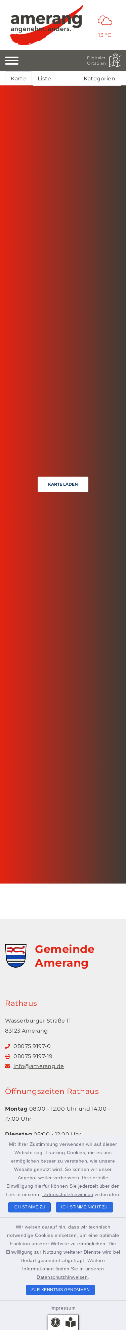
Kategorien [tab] (99, 78)
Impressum (63, 1308)
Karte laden (63, 484)
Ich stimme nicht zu (84, 1207)
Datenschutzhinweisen (67, 1194)
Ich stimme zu (29, 1207)
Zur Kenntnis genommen (60, 1289)
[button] (55, 1322)
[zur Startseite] (46, 25)
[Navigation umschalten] (12, 61)
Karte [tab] (18, 78)
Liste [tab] (44, 78)
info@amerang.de (38, 1066)
